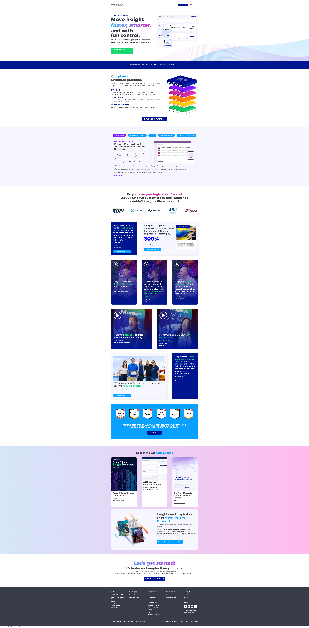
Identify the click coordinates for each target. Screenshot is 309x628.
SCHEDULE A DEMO (120, 51)
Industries (146, 5)
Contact (186, 597)
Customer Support (171, 594)
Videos (149, 594)
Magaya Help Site (171, 600)
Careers (186, 602)
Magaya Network (134, 597)
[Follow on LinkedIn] (189, 606)
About (172, 5)
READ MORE (187, 64)
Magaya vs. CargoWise (154, 612)
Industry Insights (152, 600)
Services (155, 5)
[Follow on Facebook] (185, 606)
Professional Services (135, 600)
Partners (186, 600)
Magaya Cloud (133, 594)
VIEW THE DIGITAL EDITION (169, 542)
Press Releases (152, 597)
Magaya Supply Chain (117, 594)
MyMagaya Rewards (171, 597)
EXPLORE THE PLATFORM (154, 119)
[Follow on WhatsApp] (195, 606)
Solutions (137, 5)
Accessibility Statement (170, 621)
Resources (164, 5)
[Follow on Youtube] (192, 606)
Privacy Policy (194, 621)
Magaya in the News (153, 605)
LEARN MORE (118, 175)
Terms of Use (183, 621)
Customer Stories (152, 602)
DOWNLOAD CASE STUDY (122, 251)
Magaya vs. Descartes (154, 614)
